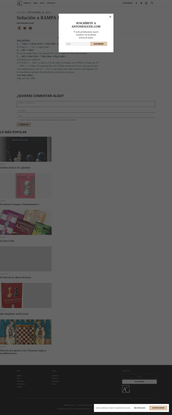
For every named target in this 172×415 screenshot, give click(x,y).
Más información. (140, 408)
